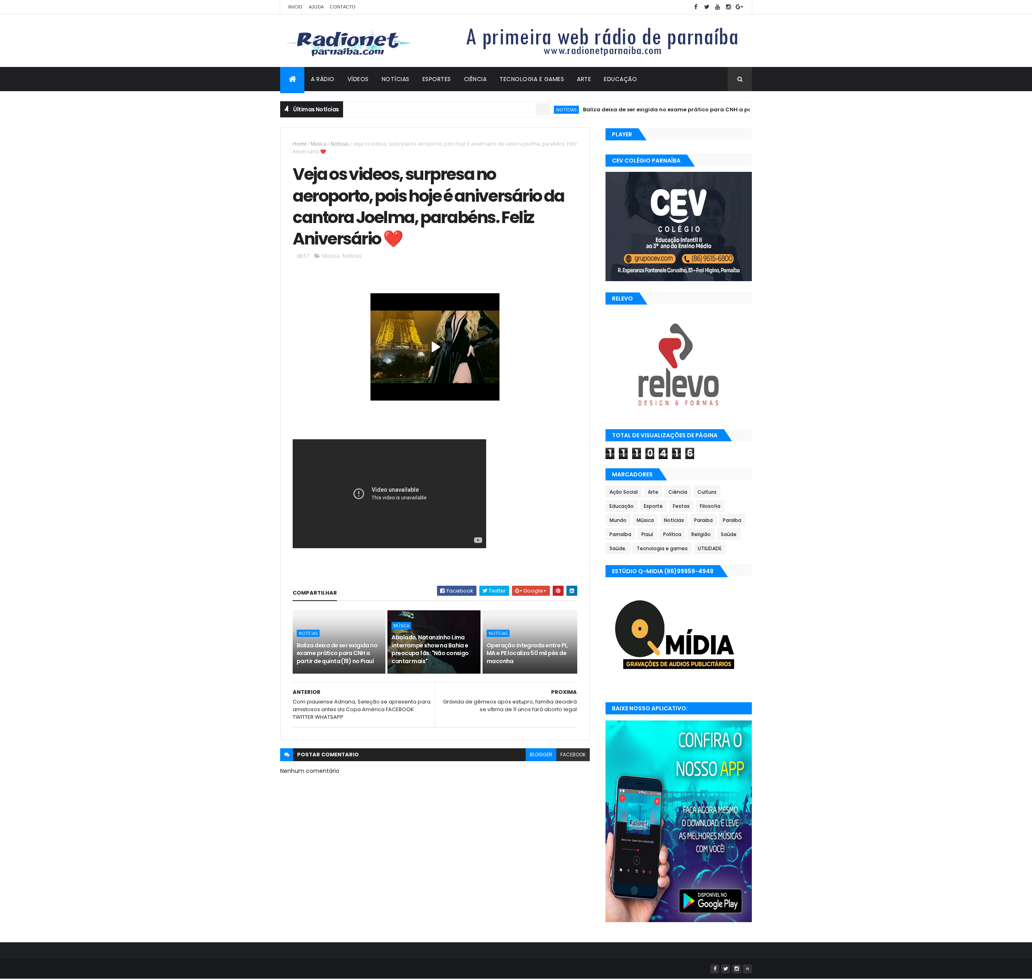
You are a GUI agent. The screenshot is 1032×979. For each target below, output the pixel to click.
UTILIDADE (710, 548)
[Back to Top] (747, 968)
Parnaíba (620, 534)
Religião (701, 534)
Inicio (295, 6)
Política (672, 534)
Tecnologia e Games (531, 79)
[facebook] (695, 7)
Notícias (396, 79)
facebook (573, 754)
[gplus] (739, 7)
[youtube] (717, 7)
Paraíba (732, 520)
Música (319, 143)
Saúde (729, 534)
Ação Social (624, 491)
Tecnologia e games (662, 548)
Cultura (706, 491)
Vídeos (358, 79)
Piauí (647, 534)
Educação (620, 79)
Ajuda (316, 6)
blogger (541, 754)
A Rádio (323, 79)
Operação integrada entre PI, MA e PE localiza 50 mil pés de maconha (527, 653)
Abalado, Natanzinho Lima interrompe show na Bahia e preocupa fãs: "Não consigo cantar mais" (429, 649)
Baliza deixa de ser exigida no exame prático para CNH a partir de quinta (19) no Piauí (679, 109)
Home (300, 143)
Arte (584, 79)
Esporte (653, 506)
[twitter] (706, 7)
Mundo (618, 520)
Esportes (436, 79)
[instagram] (728, 7)
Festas (681, 506)
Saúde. (618, 548)
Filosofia (710, 506)
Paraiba (703, 520)
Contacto (343, 6)
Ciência (475, 79)
